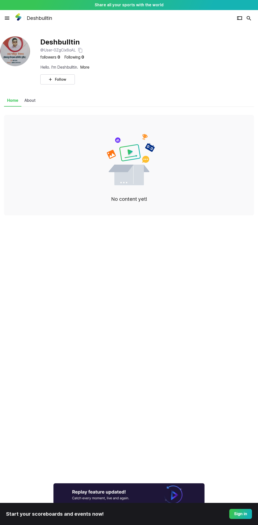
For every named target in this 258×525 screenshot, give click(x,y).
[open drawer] (7, 18)
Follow (60, 79)
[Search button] (249, 18)
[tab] (12, 100)
